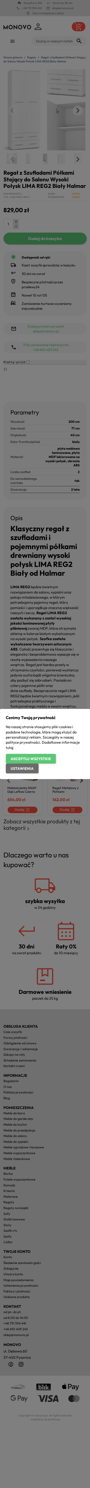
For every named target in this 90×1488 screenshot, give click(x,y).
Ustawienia (22, 768)
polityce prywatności (23, 742)
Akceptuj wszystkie (31, 758)
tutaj (9, 747)
